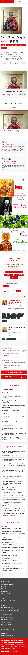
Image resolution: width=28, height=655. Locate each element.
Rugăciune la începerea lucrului (10, 410)
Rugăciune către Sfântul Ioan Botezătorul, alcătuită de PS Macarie (13, 460)
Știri (2, 598)
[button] (18, 2)
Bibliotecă (4, 591)
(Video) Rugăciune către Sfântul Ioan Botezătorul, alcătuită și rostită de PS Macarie (12, 504)
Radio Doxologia (6, 624)
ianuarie (3, 263)
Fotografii (5, 320)
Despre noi (4, 633)
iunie (25, 263)
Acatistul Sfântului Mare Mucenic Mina (12, 564)
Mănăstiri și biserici (7, 617)
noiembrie (10, 266)
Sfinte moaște (10, 316)
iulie (4, 264)
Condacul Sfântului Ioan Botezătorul (11, 492)
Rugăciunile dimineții (7, 389)
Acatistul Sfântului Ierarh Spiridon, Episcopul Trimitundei (11, 543)
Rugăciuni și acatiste (14, 522)
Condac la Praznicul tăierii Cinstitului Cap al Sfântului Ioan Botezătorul (13, 451)
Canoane (18, 272)
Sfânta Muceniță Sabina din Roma (16, 328)
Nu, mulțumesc (13, 651)
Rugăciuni (19, 274)
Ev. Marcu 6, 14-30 (6, 367)
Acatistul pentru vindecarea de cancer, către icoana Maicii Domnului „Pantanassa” (14, 527)
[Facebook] (11, 41)
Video (18, 318)
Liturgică (4, 589)
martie (14, 263)
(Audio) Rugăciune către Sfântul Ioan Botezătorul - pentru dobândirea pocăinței (13, 509)
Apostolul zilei (7, 348)
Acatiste (9, 272)
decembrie (17, 266)
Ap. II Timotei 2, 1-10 (8, 144)
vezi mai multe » (14, 107)
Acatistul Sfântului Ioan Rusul (10, 555)
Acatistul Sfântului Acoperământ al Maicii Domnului (13, 417)
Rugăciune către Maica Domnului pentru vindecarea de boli (13, 538)
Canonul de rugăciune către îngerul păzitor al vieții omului (13, 406)
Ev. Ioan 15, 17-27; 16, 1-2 (10, 162)
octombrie (21, 264)
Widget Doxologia (6, 622)
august (9, 264)
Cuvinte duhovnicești (7, 584)
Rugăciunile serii (6, 393)
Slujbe (14, 277)
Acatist (4, 313)
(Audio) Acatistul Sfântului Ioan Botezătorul (13, 496)
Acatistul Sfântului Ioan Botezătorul (11, 456)
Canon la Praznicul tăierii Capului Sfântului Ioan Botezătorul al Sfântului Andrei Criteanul (13, 483)
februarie (9, 263)
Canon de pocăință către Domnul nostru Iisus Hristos (12, 401)
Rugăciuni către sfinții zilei (14, 446)
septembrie (14, 264)
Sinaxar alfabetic (6, 615)
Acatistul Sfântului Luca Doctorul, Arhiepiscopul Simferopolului (11, 559)
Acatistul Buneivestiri (8, 425)
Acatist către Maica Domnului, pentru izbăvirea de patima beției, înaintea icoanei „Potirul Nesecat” (13, 533)
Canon (8, 313)
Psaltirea (4, 414)
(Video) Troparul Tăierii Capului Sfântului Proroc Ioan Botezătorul (13, 514)
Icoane (4, 316)
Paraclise (9, 274)
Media (3, 596)
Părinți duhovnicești (7, 608)
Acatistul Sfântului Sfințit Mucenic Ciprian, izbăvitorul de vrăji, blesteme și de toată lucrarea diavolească (13, 568)
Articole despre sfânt (12, 45)
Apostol (4, 48)
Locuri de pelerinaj (19, 316)
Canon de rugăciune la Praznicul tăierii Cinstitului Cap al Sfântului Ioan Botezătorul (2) (13, 472)
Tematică (4, 612)
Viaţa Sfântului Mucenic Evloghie (13, 91)
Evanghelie (22, 45)
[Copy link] (17, 41)
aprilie (18, 263)
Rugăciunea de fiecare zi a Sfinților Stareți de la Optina (13, 438)
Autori (3, 605)
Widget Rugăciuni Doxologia (14, 377)
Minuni (22, 313)
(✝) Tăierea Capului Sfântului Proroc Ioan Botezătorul (14, 302)
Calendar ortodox (14, 259)
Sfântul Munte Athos (7, 318)
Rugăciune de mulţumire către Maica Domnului (12, 429)
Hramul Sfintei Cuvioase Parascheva (11, 601)
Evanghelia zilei (7, 360)
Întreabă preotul (6, 593)
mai (22, 263)
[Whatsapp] (14, 41)
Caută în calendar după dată (9, 289)
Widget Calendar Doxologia (14, 372)
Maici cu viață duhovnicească (10, 610)
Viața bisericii (5, 582)
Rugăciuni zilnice (14, 385)
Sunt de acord (4, 651)
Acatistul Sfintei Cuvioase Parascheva (12, 422)
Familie (3, 586)
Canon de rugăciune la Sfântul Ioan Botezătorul (11, 477)
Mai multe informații (10, 648)
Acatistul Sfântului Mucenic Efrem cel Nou (13, 547)
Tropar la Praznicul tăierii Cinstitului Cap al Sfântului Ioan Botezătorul (13, 488)
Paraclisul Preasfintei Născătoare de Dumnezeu (11, 396)
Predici (14, 318)
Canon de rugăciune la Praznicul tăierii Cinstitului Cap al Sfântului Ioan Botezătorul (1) (13, 465)
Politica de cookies (7, 636)
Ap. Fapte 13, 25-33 (6, 355)
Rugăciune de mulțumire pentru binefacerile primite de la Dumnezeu (14, 433)
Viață (3, 45)
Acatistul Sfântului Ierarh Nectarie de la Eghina (12, 551)
